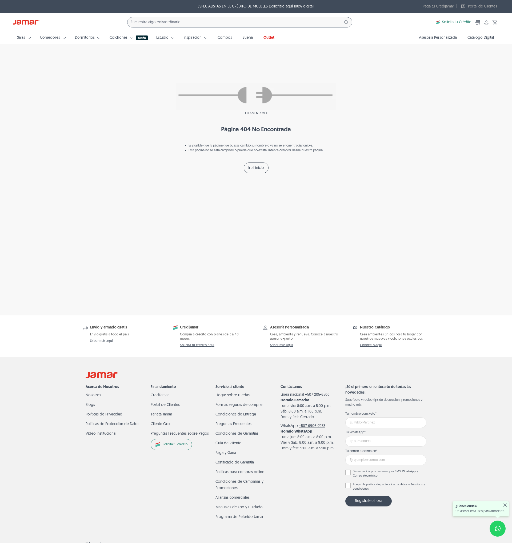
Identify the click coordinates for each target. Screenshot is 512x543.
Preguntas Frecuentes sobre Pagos (180, 434)
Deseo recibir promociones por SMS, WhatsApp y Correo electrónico (385, 474)
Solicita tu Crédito (456, 22)
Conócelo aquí (371, 345)
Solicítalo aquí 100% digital (291, 7)
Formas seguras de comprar (239, 405)
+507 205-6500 (317, 395)
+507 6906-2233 (312, 426)
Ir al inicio (256, 168)
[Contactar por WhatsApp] (498, 529)
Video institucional (101, 434)
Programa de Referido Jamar (239, 517)
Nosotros (93, 395)
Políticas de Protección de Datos (112, 424)
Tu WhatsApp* (355, 432)
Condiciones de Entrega (235, 415)
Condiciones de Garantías (236, 434)
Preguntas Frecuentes (233, 424)
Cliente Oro (160, 424)
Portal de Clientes (165, 405)
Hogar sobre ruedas (232, 395)
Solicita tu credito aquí (197, 345)
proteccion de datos (394, 484)
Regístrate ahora (368, 501)
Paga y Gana (225, 453)
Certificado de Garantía (234, 463)
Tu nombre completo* (361, 413)
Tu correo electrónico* (361, 451)
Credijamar (160, 395)
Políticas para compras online (239, 472)
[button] (495, 22)
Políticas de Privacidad (104, 415)
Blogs (90, 405)
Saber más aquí (101, 341)
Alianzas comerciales (232, 498)
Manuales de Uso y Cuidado (239, 507)
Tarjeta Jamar (161, 415)
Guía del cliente (228, 443)
